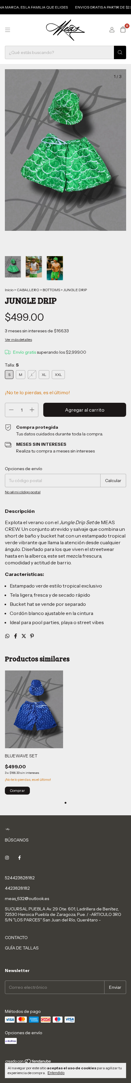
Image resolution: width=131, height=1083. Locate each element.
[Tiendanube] (28, 1062)
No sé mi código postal (23, 492)
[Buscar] (120, 52)
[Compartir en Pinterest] (32, 636)
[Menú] (7, 30)
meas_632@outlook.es (27, 898)
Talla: (12, 365)
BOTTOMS (51, 290)
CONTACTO (16, 937)
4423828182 (17, 888)
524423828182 (20, 878)
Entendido (56, 1073)
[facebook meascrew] (19, 857)
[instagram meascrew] (7, 857)
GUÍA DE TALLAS (22, 948)
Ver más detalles (18, 339)
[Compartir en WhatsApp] (8, 636)
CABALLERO (28, 290)
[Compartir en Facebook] (16, 636)
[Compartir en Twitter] (24, 636)
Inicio (9, 290)
